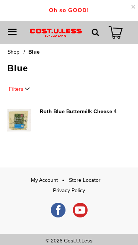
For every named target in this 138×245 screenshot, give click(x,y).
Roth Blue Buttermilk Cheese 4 (78, 111)
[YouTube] (80, 210)
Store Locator (84, 180)
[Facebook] (58, 210)
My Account (44, 180)
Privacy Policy (69, 190)
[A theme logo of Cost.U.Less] (56, 32)
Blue (34, 52)
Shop (13, 52)
